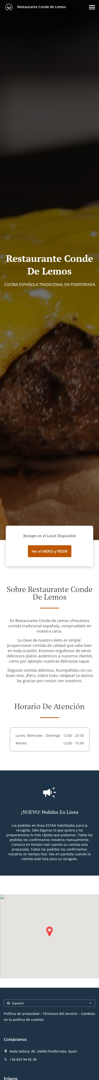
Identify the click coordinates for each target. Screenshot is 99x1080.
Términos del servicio (60, 1013)
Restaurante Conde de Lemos (41, 7)
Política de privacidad (21, 1013)
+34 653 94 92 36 (23, 1059)
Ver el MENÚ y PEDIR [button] (50, 551)
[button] (92, 7)
